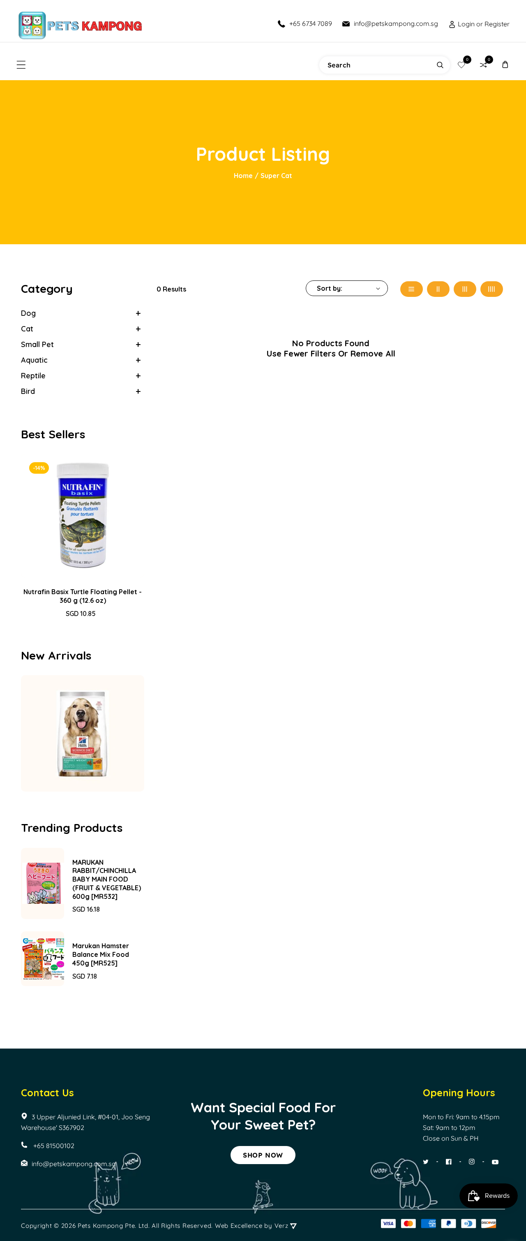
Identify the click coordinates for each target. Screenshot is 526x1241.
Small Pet (37, 344)
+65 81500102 (53, 1145)
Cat (27, 328)
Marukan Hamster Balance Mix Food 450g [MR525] (100, 954)
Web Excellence (239, 1225)
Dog (28, 313)
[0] (461, 64)
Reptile (33, 375)
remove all (373, 353)
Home (243, 175)
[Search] (440, 65)
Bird (28, 391)
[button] (21, 64)
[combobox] (384, 65)
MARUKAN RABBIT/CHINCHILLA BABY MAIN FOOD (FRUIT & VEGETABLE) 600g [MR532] (106, 879)
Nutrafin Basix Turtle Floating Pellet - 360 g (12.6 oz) (82, 596)
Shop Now (263, 1155)
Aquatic (34, 360)
